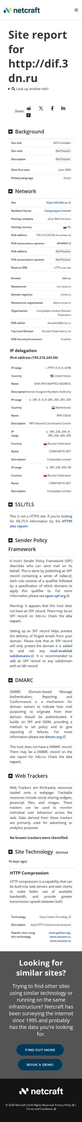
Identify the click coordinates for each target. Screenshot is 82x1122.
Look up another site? (31, 89)
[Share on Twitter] (41, 108)
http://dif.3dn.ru (57, 202)
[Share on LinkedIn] (63, 108)
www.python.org (59, 933)
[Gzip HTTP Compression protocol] (69, 917)
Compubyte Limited (58, 211)
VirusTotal (62, 235)
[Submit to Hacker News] (28, 115)
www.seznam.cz (60, 936)
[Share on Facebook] (52, 108)
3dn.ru (66, 278)
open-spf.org (55, 596)
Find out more (40, 1050)
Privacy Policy (63, 1105)
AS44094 (62, 243)
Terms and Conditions (39, 1109)
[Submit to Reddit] (28, 108)
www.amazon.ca (60, 941)
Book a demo (40, 1065)
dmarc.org (53, 737)
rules (63, 576)
